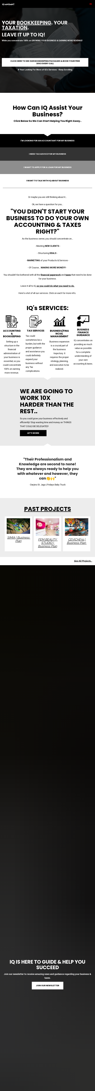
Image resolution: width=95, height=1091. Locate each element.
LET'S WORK (33, 433)
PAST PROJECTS (47, 509)
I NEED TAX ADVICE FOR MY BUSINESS (47, 154)
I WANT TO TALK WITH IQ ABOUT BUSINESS (47, 180)
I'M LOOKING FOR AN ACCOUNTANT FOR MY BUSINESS (47, 140)
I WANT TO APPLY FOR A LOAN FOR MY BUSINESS (47, 167)
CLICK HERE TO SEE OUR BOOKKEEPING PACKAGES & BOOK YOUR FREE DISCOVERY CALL (45, 62)
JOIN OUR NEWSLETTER (47, 985)
